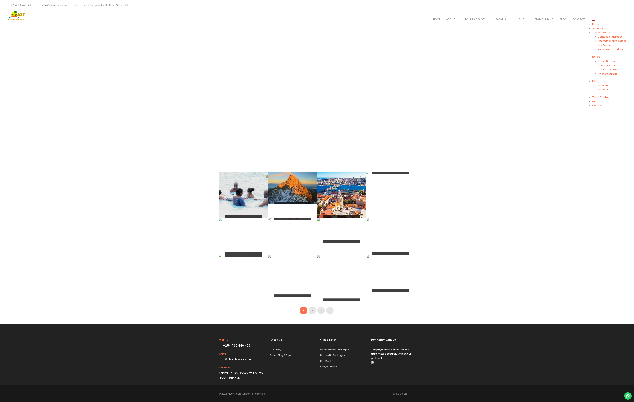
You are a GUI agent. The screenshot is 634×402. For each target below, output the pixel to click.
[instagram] (626, 5)
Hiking (520, 19)
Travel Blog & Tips (280, 355)
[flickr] (621, 5)
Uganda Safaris (607, 65)
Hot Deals (604, 45)
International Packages (612, 41)
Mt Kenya (603, 89)
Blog (563, 19)
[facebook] (616, 5)
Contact (578, 19)
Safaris (501, 19)
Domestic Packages (610, 36)
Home (436, 19)
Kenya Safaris (606, 61)
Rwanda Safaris (607, 73)
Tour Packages (475, 19)
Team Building (544, 19)
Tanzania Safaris (608, 69)
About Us (452, 19)
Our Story (275, 349)
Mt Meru (603, 85)
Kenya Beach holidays (611, 49)
